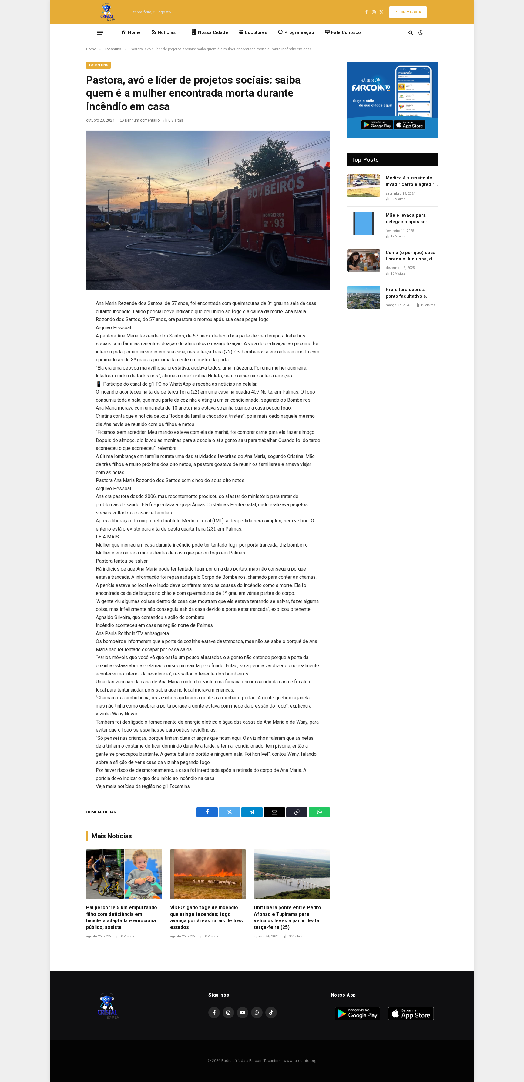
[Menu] (100, 32)
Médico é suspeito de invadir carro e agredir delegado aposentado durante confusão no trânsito (410, 181)
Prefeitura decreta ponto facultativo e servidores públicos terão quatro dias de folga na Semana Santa (411, 293)
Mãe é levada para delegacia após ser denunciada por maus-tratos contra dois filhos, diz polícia (410, 219)
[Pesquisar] (410, 32)
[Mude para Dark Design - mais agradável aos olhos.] (420, 32)
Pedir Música (408, 12)
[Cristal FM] (108, 12)
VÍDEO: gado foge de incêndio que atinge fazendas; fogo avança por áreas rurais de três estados (206, 917)
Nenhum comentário (142, 120)
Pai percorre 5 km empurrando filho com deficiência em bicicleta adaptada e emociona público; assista (121, 917)
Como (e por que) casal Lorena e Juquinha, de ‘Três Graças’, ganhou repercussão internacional (411, 256)
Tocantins (98, 65)
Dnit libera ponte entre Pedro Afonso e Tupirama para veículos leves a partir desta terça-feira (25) (287, 917)
